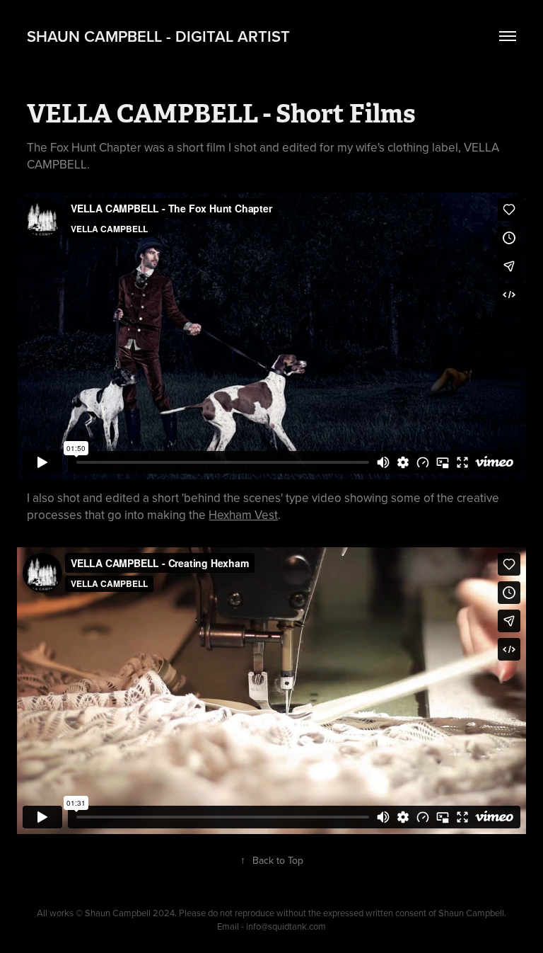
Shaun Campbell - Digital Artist (158, 36)
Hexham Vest (243, 514)
